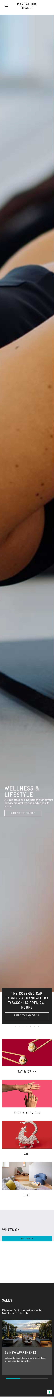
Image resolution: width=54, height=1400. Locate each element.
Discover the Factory (23, 813)
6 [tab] (34, 1026)
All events (27, 1238)
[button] (13, 1378)
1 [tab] (15, 1026)
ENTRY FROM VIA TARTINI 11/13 (27, 1016)
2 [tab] (19, 1026)
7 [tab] (38, 1026)
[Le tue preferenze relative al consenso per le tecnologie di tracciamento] (49, 1392)
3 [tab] (23, 1026)
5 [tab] (31, 1026)
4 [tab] (27, 1026)
